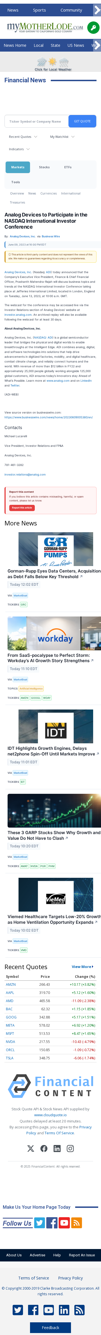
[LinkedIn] (57, 1149)
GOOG (11, 1017)
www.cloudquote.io (50, 1114)
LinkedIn (86, 380)
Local (38, 45)
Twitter (14, 385)
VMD (23, 950)
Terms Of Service (59, 1132)
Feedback (50, 1327)
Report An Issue (82, 1255)
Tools (15, 182)
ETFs (68, 167)
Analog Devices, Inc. (18, 272)
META (10, 1025)
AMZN (24, 697)
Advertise (37, 1255)
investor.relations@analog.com (25, 474)
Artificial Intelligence (31, 688)
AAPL (10, 992)
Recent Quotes (20, 136)
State (55, 45)
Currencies (48, 193)
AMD (9, 1000)
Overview (17, 193)
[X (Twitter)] (30, 1149)
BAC (9, 1009)
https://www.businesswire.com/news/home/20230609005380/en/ (48, 417)
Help (57, 1255)
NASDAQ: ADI (43, 337)
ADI (48, 272)
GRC (23, 604)
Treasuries (17, 202)
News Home (15, 45)
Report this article (22, 507)
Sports (39, 10)
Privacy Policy (70, 1278)
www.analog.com (58, 380)
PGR (43, 866)
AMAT (24, 866)
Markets (17, 167)
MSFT (10, 1033)
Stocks (44, 167)
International (71, 193)
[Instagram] (70, 1149)
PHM (51, 866)
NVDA (34, 866)
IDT (23, 781)
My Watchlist (59, 136)
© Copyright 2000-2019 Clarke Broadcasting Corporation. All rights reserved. (50, 1291)
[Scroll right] (97, 10)
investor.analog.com (18, 314)
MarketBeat (20, 595)
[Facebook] (44, 1149)
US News (76, 45)
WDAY (46, 697)
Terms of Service (33, 1278)
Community (71, 10)
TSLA (9, 1058)
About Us (14, 1255)
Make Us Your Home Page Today (36, 1207)
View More (81, 966)
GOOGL (35, 697)
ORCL (10, 1049)
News (13, 10)
